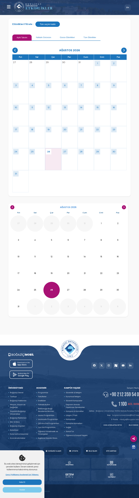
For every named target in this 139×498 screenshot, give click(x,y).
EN (127, 7)
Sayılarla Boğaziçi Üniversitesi (18, 412)
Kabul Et (22, 482)
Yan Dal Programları (47, 427)
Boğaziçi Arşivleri (17, 426)
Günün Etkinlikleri (67, 37)
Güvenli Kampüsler (74, 400)
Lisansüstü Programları (48, 419)
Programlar (43, 392)
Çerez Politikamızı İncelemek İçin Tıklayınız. (22, 475)
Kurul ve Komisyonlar (19, 434)
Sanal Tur (70, 431)
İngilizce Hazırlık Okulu (47, 438)
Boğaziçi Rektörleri (18, 418)
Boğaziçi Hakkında (18, 400)
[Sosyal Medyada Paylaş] (133, 438)
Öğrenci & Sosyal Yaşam (77, 435)
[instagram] (109, 366)
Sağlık (68, 427)
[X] (102, 366)
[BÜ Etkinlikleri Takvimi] (19, 6)
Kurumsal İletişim (73, 396)
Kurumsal (14, 430)
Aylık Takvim (22, 37)
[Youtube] (123, 366)
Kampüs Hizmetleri (74, 423)
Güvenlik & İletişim (74, 392)
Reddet (22, 490)
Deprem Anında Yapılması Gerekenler (75, 406)
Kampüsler (70, 419)
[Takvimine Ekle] (133, 446)
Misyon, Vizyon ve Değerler (17, 406)
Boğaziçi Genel (16, 392)
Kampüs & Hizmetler (75, 411)
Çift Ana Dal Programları (48, 423)
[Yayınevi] (111, 475)
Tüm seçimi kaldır (48, 24)
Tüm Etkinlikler (89, 37)
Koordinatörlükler (17, 438)
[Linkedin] (130, 366)
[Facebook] (94, 366)
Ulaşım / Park (71, 415)
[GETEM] (69, 475)
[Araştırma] (69, 463)
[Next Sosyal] (116, 366)
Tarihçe (13, 396)
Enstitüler (42, 400)
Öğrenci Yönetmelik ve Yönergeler (48, 432)
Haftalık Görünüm (43, 37)
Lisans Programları (46, 415)
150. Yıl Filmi (15, 422)
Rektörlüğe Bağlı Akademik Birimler (46, 410)
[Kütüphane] (111, 463)
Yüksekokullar (44, 404)
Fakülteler (42, 396)
